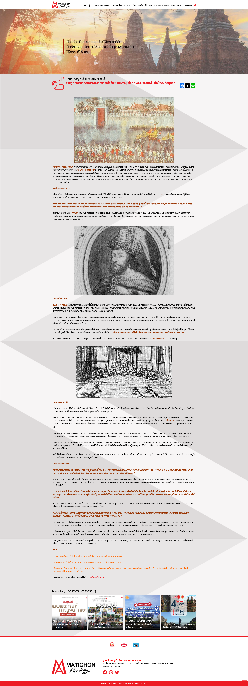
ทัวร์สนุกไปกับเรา (145, 5)
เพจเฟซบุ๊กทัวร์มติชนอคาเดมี (97, 577)
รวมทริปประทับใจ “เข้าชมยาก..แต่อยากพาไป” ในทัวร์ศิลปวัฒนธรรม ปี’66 (106, 626)
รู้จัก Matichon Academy (99, 5)
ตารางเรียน (131, 5)
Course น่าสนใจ (118, 5)
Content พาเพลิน (161, 5)
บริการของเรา (176, 5)
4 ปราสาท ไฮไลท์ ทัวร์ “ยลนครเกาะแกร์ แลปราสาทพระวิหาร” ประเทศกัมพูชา (178, 626)
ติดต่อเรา (188, 5)
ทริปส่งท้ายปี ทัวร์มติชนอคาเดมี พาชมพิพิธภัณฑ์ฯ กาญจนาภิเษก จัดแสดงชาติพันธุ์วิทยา (67, 624)
